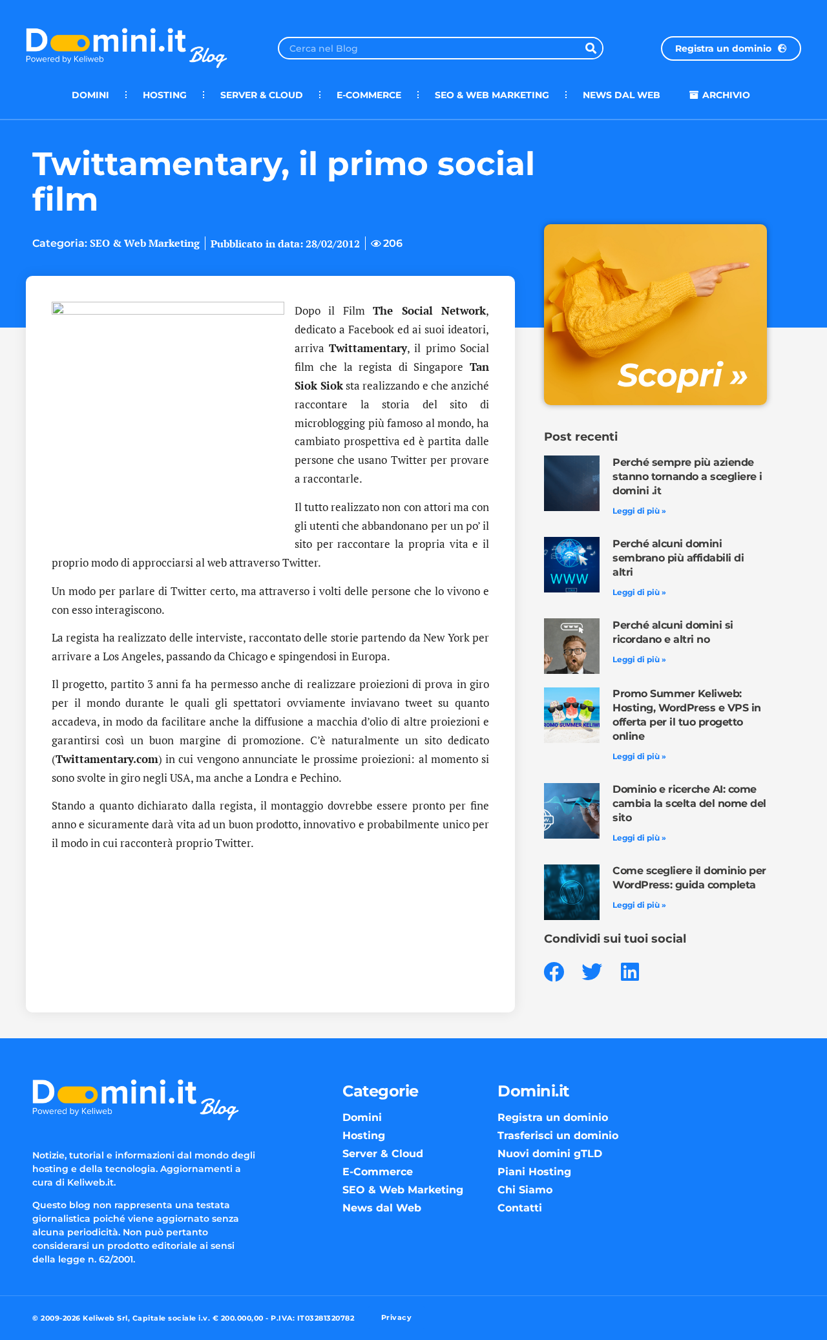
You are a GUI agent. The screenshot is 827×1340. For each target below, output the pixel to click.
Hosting (165, 95)
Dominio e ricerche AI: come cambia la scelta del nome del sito (689, 803)
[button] (554, 972)
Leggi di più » (639, 511)
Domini (90, 95)
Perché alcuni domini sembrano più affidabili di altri (678, 558)
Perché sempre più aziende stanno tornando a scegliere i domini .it (687, 476)
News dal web (621, 95)
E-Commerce (369, 95)
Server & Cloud (261, 95)
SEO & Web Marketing (492, 95)
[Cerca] (591, 48)
